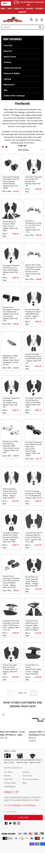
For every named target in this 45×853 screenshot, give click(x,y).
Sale (5, 90)
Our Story (8, 772)
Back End (8, 51)
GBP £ (5, 3)
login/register (10, 786)
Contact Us (27, 775)
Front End (8, 45)
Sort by (22, 145)
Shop (10, 9)
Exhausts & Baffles (12, 73)
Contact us (19, 9)
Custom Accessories (12, 67)
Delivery (29, 9)
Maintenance (9, 84)
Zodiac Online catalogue (14, 95)
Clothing (7, 62)
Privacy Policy (10, 782)
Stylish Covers (10, 56)
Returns (39, 9)
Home (3, 9)
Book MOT (22, 12)
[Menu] (41, 19)
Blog (24, 782)
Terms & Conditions (31, 779)
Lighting (7, 79)
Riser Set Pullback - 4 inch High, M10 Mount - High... (12, 733)
